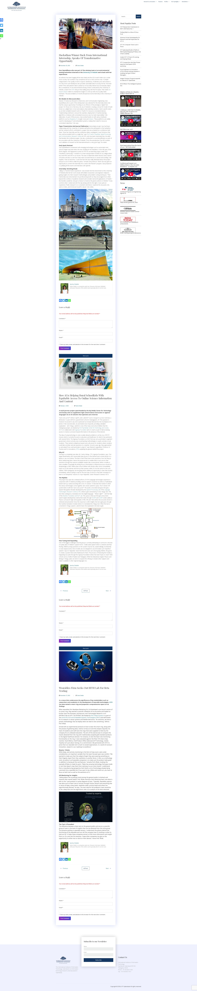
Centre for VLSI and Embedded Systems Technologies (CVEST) (80, 717)
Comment (62, 318)
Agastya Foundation (81, 430)
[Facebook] (60, 299)
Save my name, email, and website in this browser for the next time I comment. (82, 344)
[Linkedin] (66, 299)
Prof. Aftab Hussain (97, 715)
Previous (65, 591)
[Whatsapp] (69, 299)
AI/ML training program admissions (130, 233)
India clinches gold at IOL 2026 (129, 202)
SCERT (101, 498)
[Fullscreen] (139, 125)
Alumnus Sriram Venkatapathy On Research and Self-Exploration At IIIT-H (130, 39)
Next (107, 591)
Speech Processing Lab (93, 490)
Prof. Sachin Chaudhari (93, 134)
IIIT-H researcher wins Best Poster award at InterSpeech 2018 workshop (130, 64)
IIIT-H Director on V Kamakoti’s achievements (129, 223)
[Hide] (0, 38)
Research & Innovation (149, 1)
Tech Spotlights (175, 1)
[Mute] (137, 125)
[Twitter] (63, 299)
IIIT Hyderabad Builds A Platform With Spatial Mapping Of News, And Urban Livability (130, 51)
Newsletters (185, 1)
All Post (85, 591)
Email (61, 337)
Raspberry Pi (73, 119)
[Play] (122, 125)
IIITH (73, 90)
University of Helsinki (90, 72)
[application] (130, 121)
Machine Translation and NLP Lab (72, 496)
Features (160, 1)
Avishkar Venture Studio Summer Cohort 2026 (129, 212)
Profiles (166, 1)
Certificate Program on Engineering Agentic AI (130, 192)
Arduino (91, 119)
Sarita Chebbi (80, 65)
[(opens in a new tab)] (128, 187)
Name (61, 330)
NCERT (94, 498)
